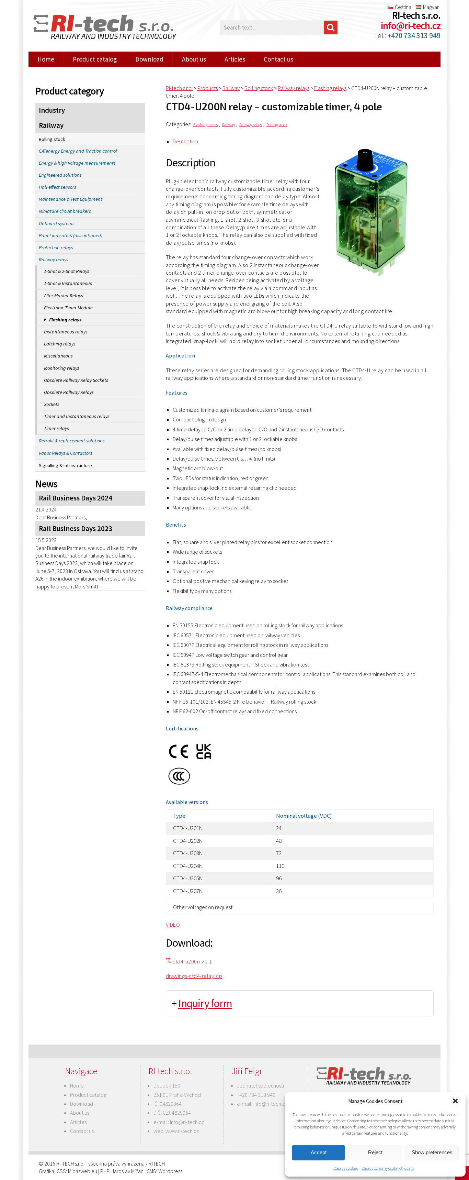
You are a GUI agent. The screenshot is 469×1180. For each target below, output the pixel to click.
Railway (51, 125)
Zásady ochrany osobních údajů (388, 1168)
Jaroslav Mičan (128, 1171)
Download (149, 59)
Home (45, 59)
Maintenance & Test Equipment (70, 199)
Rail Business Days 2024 (75, 498)
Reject (375, 1152)
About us (194, 59)
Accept (319, 1152)
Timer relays (56, 428)
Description (185, 141)
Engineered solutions (60, 175)
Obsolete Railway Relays (69, 392)
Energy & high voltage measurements (77, 163)
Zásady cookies (346, 1168)
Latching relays (60, 344)
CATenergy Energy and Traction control (78, 151)
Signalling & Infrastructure (65, 465)
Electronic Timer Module (68, 308)
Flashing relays (65, 320)
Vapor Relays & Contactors (65, 453)
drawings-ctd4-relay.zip (194, 975)
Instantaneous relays (66, 332)
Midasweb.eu (82, 1171)
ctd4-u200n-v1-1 (192, 961)
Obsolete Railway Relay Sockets (76, 380)
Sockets (51, 404)
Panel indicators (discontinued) (70, 235)
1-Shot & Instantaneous (68, 283)
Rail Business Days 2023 (75, 528)
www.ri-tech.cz (182, 1130)
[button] (455, 1101)
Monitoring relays (61, 368)
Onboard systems (57, 223)
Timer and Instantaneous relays (77, 416)
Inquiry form (205, 1003)
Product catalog (95, 59)
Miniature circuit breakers (65, 211)
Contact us (278, 59)
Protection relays (56, 247)
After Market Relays (63, 296)
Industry (52, 110)
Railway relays (53, 259)
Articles (235, 59)
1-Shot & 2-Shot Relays (66, 271)
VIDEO (173, 924)
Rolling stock (52, 139)
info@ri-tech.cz (411, 26)
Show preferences (432, 1152)
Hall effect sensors (57, 187)
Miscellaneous (58, 356)
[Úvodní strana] (100, 27)
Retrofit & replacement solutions (72, 441)
